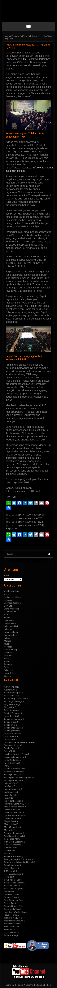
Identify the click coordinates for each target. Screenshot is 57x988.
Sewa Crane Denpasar (14, 883)
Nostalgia (8, 647)
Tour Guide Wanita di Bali (15, 912)
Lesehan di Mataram (13, 812)
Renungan (8, 664)
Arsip (6, 575)
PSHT (22, 36)
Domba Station (10, 748)
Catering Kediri (10, 722)
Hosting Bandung (11, 774)
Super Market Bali (12, 909)
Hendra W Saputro (11, 36)
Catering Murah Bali (12, 728)
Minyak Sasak (10, 821)
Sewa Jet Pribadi (11, 886)
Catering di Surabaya (13, 719)
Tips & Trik (8, 673)
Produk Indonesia (11, 865)
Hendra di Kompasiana (14, 769)
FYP (6, 766)
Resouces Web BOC (12, 874)
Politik (6, 658)
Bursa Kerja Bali (11, 716)
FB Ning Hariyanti (11, 763)
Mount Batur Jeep (12, 827)
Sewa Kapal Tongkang (14, 888)
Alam (6, 594)
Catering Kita (9, 725)
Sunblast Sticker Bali (13, 906)
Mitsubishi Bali (10, 824)
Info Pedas (9, 786)
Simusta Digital (10, 897)
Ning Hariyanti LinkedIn (14, 836)
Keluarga (8, 629)
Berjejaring (9, 600)
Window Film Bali (11, 926)
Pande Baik (9, 850)
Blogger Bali (9, 707)
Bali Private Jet (10, 696)
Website (7, 676)
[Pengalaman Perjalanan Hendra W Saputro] (28, 972)
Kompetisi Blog (10, 635)
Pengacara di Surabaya (14, 856)
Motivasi (7, 641)
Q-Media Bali (9, 871)
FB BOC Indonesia (12, 760)
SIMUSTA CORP (11, 894)
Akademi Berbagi (11, 591)
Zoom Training (10, 935)
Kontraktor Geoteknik (13, 804)
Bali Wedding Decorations (15, 698)
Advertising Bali (11, 687)
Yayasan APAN (10, 932)
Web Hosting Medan (13, 924)
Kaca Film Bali (10, 795)
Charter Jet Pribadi (12, 734)
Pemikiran (8, 653)
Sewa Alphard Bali (12, 880)
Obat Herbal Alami (12, 839)
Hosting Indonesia (12, 777)
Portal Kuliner (10, 862)
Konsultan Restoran (12, 801)
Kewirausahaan (11, 632)
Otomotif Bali (10, 848)
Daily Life (8, 606)
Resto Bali (8, 877)
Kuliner (7, 638)
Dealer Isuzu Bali (11, 736)
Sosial (6, 667)
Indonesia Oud (10, 783)
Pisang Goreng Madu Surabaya (17, 859)
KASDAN (8, 798)
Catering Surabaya (12, 731)
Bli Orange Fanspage (13, 701)
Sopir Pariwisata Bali (13, 900)
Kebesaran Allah (11, 626)
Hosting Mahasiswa (12, 780)
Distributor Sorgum (12, 745)
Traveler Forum (10, 915)
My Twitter (9, 830)
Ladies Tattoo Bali (12, 810)
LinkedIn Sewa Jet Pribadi (15, 815)
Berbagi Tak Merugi (12, 597)
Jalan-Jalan (9, 620)
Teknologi (8, 670)
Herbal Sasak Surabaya (14, 772)
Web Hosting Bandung (13, 921)
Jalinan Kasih (10, 623)
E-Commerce (10, 612)
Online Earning (10, 650)
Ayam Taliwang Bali (12, 693)
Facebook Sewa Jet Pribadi (16, 754)
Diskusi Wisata (10, 739)
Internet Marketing (12, 789)
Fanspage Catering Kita (14, 757)
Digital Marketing (11, 609)
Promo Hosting (10, 868)
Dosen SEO (9, 751)
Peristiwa (8, 655)
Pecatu (7, 853)
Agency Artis (9, 690)
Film (6, 615)
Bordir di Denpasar (12, 713)
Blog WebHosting (11, 704)
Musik (6, 644)
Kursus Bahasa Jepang (14, 807)
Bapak (43, 296)
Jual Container (10, 792)
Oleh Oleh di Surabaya (13, 842)
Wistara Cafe (9, 929)
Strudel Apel (9, 903)
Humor (7, 617)
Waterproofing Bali (12, 918)
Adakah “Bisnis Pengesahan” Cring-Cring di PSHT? (28, 46)
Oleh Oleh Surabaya (12, 845)
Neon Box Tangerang (13, 833)
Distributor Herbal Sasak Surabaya (19, 742)
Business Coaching (12, 603)
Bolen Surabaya (11, 710)
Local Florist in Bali (12, 818)
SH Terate (8, 891)
